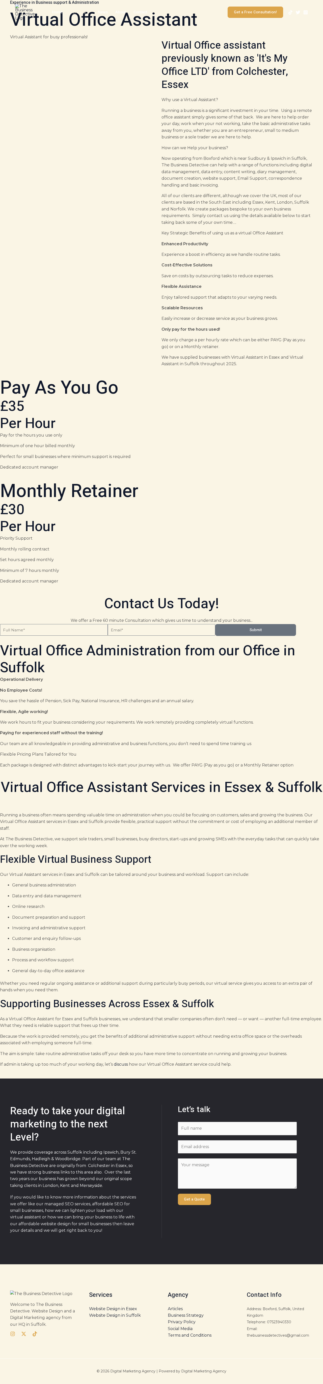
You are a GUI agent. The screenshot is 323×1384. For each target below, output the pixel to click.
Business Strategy (186, 1315)
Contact (140, 12)
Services (78, 12)
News (103, 12)
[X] (298, 12)
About (120, 12)
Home (57, 12)
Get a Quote (194, 1199)
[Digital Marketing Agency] (27, 11)
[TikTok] (290, 12)
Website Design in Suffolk (115, 1315)
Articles (175, 1308)
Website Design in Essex (113, 1308)
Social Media (180, 1328)
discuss (121, 1064)
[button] (88, 12)
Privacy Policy (182, 1321)
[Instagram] (305, 12)
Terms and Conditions (189, 1335)
